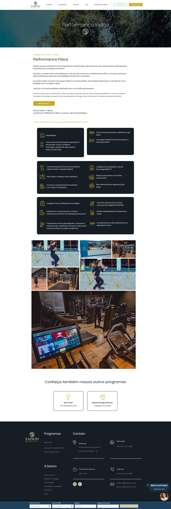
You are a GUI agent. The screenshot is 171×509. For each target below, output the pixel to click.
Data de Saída (56, 503)
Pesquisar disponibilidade (129, 506)
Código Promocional (103, 503)
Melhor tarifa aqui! (159, 485)
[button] (49, 4)
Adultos (77, 503)
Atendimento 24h (159, 489)
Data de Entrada (35, 503)
